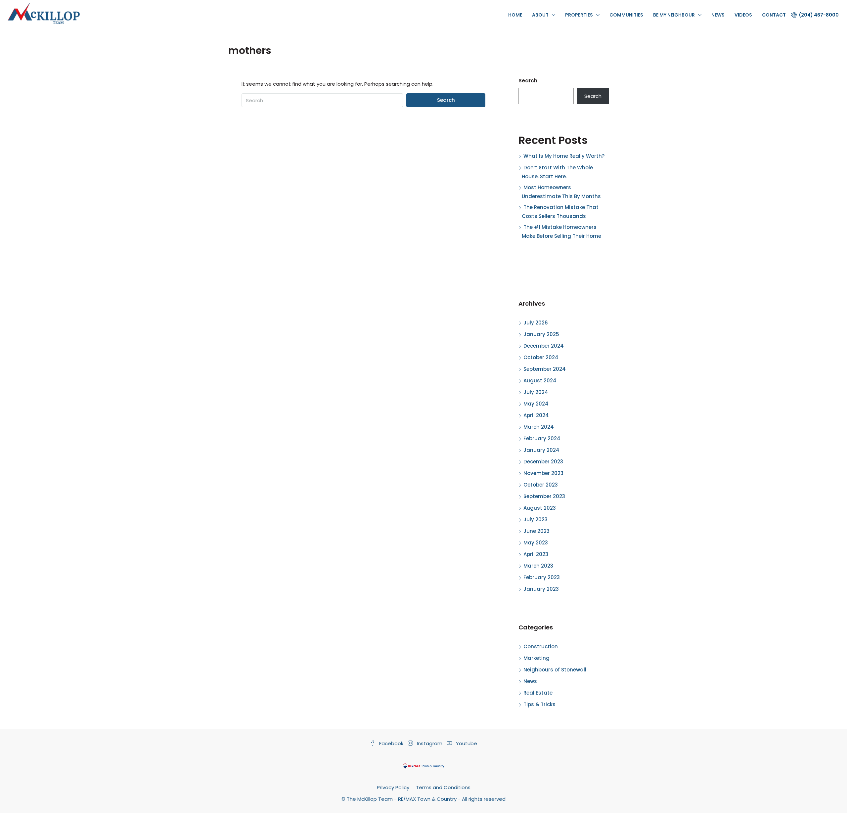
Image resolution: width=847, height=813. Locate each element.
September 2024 (544, 368)
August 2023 (539, 507)
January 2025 (541, 334)
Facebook (391, 743)
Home (515, 15)
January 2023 (541, 588)
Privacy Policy (393, 787)
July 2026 (535, 322)
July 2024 (535, 392)
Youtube (466, 743)
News (718, 15)
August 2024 (540, 380)
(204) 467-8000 (818, 15)
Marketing (536, 658)
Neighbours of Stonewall (554, 669)
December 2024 (543, 345)
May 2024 (536, 403)
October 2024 (540, 357)
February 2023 (541, 577)
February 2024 (541, 438)
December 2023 (543, 461)
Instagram (430, 743)
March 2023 (538, 565)
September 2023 (544, 496)
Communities (626, 15)
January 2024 (541, 450)
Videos (743, 15)
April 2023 (535, 554)
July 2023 (535, 519)
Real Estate (538, 692)
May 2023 (535, 542)
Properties (579, 15)
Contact (774, 15)
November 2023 (543, 473)
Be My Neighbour (674, 15)
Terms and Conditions (443, 787)
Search (446, 100)
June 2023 (536, 531)
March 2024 (538, 426)
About (540, 15)
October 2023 (540, 484)
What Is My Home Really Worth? (563, 155)
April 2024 (536, 415)
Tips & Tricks (539, 704)
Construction (540, 646)
